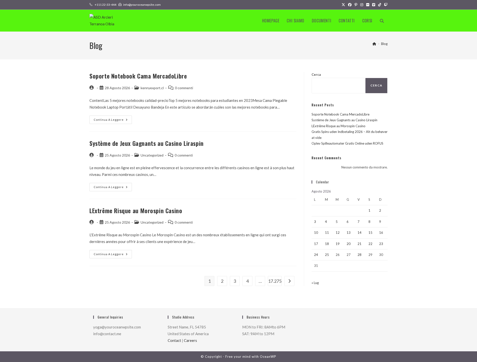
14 (359, 233)
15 (370, 233)
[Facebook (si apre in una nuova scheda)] (350, 4)
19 (338, 244)
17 (316, 244)
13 (349, 233)
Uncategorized (152, 155)
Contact (174, 340)
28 (359, 255)
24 (316, 255)
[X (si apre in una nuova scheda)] (343, 4)
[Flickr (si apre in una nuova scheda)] (368, 4)
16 (381, 233)
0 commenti (184, 88)
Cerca (316, 75)
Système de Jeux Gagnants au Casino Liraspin (146, 143)
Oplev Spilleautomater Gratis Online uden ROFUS (347, 143)
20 (349, 244)
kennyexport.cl (152, 88)
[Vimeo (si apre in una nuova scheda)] (374, 4)
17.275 (274, 281)
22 (370, 244)
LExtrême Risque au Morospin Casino (135, 210)
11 (327, 233)
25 (327, 255)
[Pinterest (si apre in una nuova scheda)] (356, 4)
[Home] (374, 44)
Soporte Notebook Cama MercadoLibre (138, 75)
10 (316, 233)
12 (338, 233)
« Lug (315, 283)
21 (359, 244)
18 (327, 244)
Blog (384, 44)
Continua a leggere (113, 121)
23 (381, 244)
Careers (190, 340)
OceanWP (268, 357)
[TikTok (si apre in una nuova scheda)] (380, 4)
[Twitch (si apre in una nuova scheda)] (385, 4)
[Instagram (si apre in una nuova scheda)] (362, 4)
